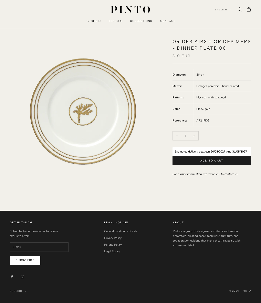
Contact (167, 20)
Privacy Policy (113, 238)
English (221, 9)
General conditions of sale (120, 231)
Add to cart (211, 160)
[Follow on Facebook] (12, 277)
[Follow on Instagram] (22, 277)
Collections (141, 20)
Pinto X (115, 20)
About (178, 222)
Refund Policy (113, 245)
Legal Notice (112, 251)
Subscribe (25, 260)
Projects (93, 20)
